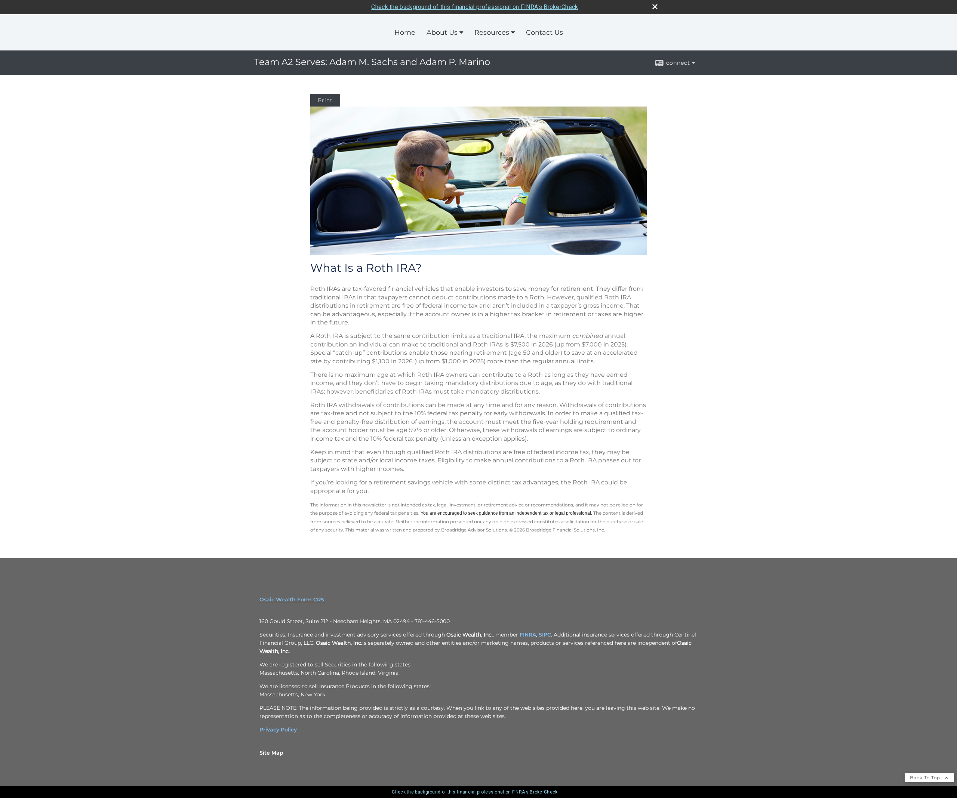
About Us (442, 32)
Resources (491, 32)
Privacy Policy (278, 729)
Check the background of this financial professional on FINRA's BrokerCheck (474, 6)
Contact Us (544, 32)
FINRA (528, 634)
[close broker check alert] (655, 7)
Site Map (271, 752)
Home (404, 32)
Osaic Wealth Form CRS (291, 599)
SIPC (545, 634)
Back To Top (926, 777)
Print (325, 100)
